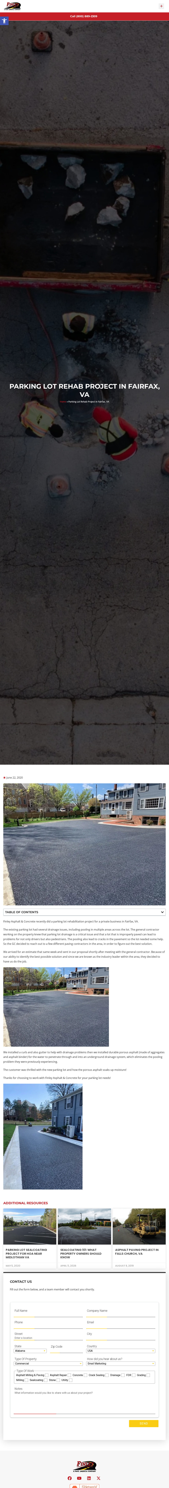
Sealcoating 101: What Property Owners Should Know (80, 1253)
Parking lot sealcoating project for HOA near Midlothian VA (26, 1253)
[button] (4, 21)
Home (63, 401)
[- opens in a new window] (70, 1478)
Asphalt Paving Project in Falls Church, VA (137, 1252)
